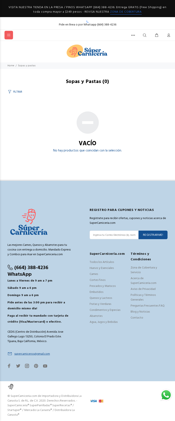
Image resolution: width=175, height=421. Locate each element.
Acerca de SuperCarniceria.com (143, 281)
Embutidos (96, 292)
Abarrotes (96, 316)
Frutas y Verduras (100, 304)
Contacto (137, 317)
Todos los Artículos (102, 262)
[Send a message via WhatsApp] (166, 395)
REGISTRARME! (153, 235)
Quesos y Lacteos (101, 298)
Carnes (94, 274)
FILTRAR (17, 92)
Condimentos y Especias (105, 310)
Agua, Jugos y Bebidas (104, 322)
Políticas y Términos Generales (143, 297)
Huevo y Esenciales (102, 268)
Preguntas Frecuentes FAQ (148, 305)
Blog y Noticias (140, 311)
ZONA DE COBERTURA (126, 11)
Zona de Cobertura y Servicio (144, 270)
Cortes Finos (97, 280)
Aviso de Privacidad (143, 289)
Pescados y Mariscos (103, 286)
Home (10, 66)
